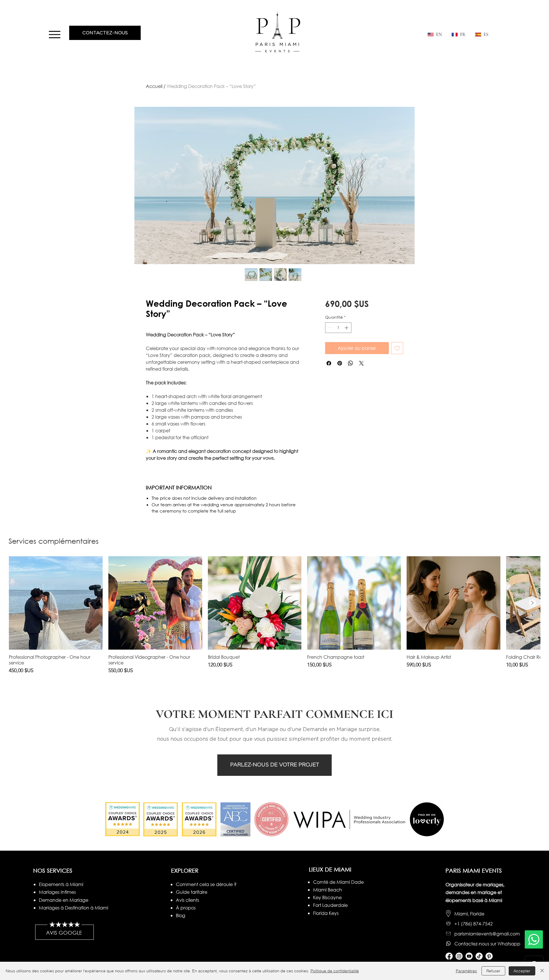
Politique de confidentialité (335, 970)
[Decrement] (329, 328)
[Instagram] (459, 956)
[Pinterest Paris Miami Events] (489, 956)
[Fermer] (542, 970)
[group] (274, 615)
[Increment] (347, 328)
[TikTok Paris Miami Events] (479, 956)
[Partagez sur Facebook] (328, 363)
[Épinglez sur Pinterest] (339, 363)
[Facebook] (449, 956)
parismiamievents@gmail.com (487, 934)
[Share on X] (361, 363)
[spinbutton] (338, 328)
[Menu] (54, 34)
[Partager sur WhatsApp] (350, 363)
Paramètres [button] (466, 970)
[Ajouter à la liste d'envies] (397, 348)
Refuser (493, 970)
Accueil (154, 86)
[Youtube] (469, 956)
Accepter (522, 970)
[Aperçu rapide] (56, 603)
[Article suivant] (532, 602)
